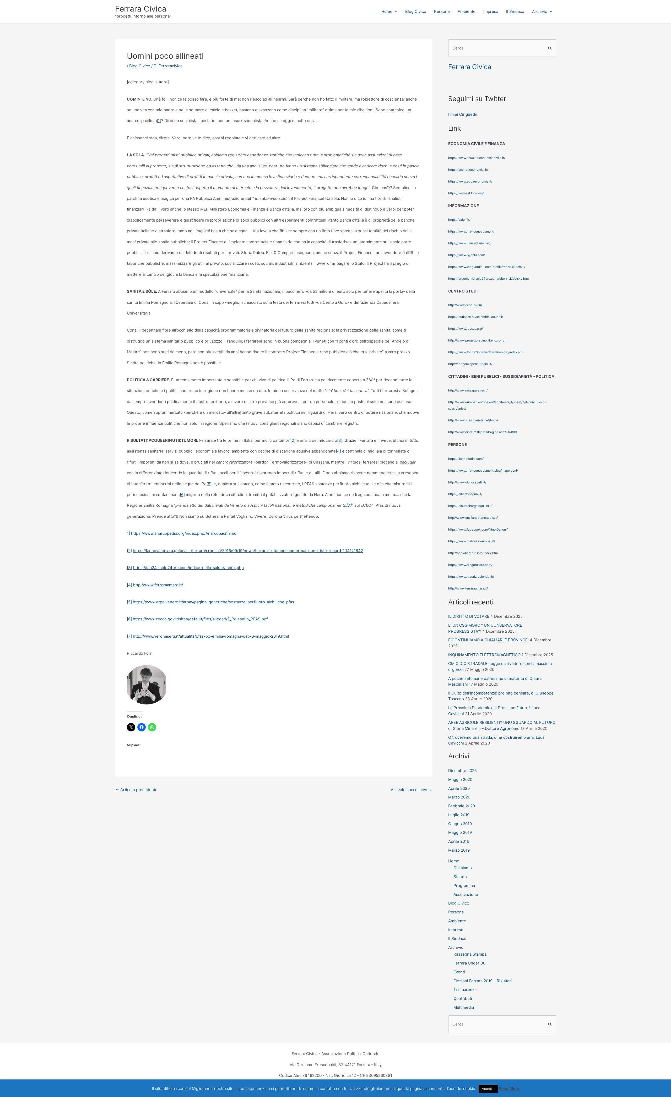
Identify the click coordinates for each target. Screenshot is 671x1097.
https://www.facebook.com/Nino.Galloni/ (478, 529)
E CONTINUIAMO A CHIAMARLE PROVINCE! (488, 639)
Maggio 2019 (460, 832)
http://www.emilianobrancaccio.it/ (473, 518)
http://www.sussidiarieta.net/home (473, 420)
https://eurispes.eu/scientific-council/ (475, 317)
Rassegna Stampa (469, 954)
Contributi (462, 998)
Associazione (465, 894)
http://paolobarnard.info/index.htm (473, 553)
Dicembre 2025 (462, 770)
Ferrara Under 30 (469, 963)
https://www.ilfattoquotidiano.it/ (471, 231)
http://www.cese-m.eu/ (465, 305)
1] (128, 533)
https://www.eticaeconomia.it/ (470, 181)
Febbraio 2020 (461, 805)
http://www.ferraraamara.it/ (158, 584)
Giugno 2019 (460, 823)
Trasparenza (465, 989)
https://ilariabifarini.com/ (466, 459)
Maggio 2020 (460, 779)
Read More (509, 1088)
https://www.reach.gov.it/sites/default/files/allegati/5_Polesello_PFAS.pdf (200, 618)
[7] (129, 636)
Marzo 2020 (459, 797)
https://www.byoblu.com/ (466, 255)
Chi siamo (462, 867)
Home (386, 11)
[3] (339, 440)
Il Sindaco (515, 11)
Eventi (459, 971)
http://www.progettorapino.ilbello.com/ (476, 340)
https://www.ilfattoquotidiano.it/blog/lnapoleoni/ (483, 470)
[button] (394, 11)
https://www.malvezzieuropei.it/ (471, 541)
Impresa (490, 11)
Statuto (460, 876)
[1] (159, 120)
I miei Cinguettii (462, 114)
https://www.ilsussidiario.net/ (469, 243)
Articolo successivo (411, 790)
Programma (464, 885)
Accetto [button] (488, 1089)
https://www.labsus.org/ (465, 328)
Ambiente (466, 11)
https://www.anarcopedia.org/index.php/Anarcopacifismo (183, 533)
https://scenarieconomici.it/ (468, 170)
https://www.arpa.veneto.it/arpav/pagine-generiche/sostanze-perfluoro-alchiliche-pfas (213, 601)
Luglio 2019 (458, 814)
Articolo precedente (137, 790)
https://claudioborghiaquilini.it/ (470, 506)
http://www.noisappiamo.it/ (468, 390)
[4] (338, 451)
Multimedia (463, 1007)
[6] (182, 494)
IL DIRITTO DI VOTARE (468, 616)
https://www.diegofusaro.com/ (470, 565)
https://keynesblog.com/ (466, 193)
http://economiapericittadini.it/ (470, 364)
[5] (209, 483)
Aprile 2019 (458, 841)
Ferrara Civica (140, 8)
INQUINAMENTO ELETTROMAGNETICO (484, 654)
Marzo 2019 (459, 850)
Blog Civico (415, 11)
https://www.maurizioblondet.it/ (471, 576)
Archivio (539, 11)
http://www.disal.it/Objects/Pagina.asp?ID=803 (482, 432)
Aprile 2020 (459, 788)
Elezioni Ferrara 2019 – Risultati (482, 980)
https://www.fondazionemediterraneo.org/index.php (485, 352)
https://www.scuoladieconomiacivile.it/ (476, 158)
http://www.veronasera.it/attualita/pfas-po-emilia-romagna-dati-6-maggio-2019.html (211, 636)
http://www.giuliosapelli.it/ (467, 482)
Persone (442, 11)
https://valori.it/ (459, 220)
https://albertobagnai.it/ (465, 494)
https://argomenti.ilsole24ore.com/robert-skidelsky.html (488, 278)
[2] (292, 440)
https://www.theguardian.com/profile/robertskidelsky (486, 267)
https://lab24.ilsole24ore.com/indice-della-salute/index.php (188, 567)
